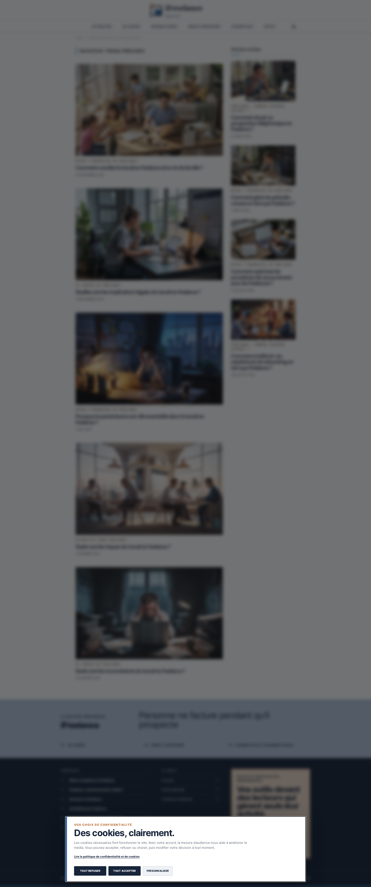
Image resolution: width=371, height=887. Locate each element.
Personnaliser (158, 870)
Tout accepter (124, 870)
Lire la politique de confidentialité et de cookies (107, 856)
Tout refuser (90, 870)
